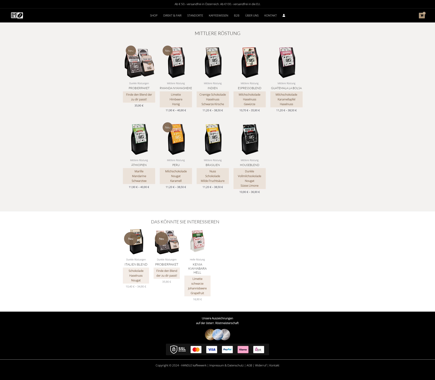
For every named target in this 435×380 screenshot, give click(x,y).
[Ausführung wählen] (152, 51)
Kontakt (274, 365)
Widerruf (260, 365)
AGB (249, 365)
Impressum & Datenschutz (226, 365)
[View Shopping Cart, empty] (422, 15)
